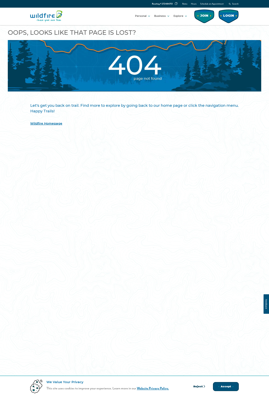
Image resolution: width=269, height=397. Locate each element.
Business (160, 15)
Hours (193, 4)
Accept (226, 386)
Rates (184, 4)
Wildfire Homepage (46, 123)
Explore (178, 15)
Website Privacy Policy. (153, 388)
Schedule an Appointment (212, 4)
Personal (140, 15)
